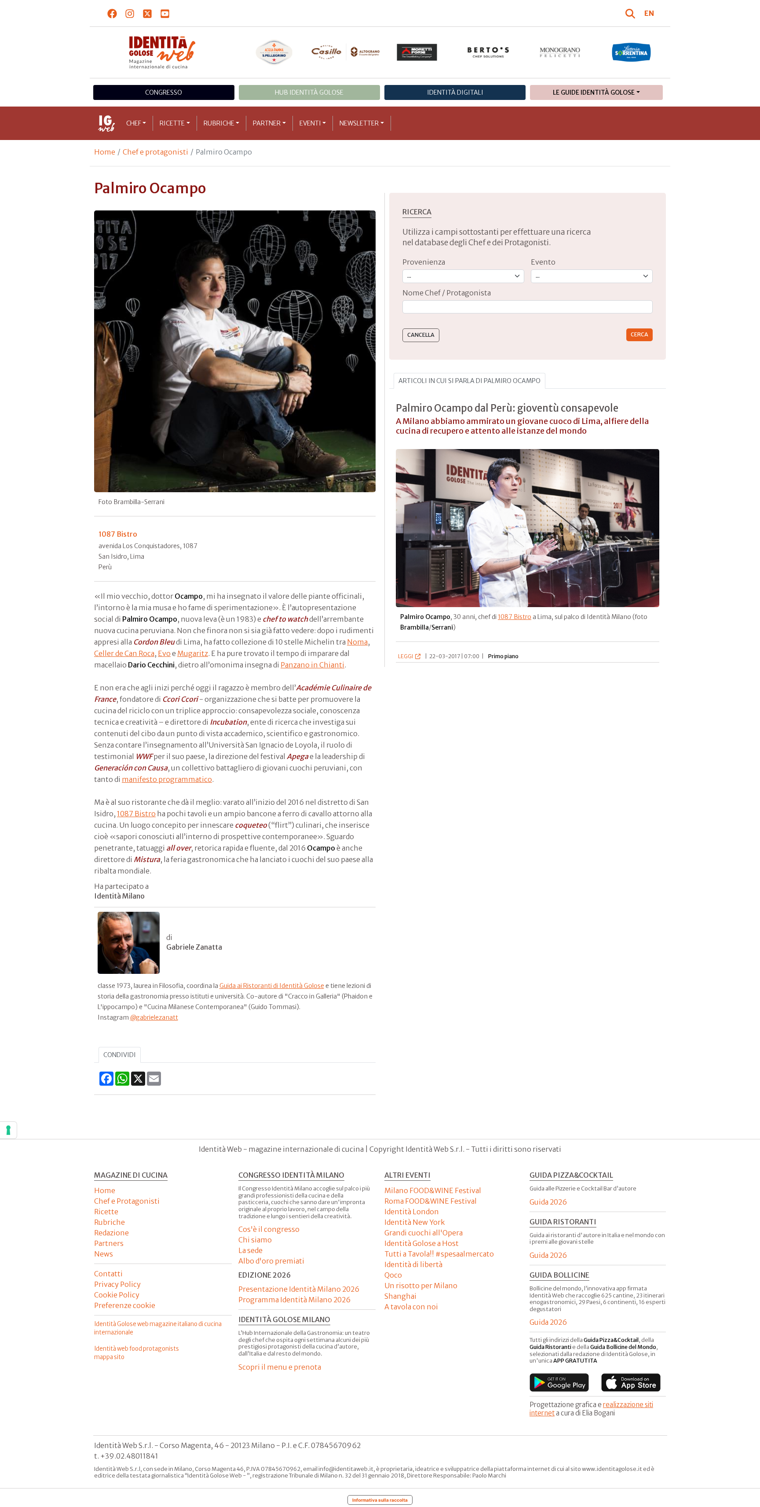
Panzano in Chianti (312, 664)
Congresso (163, 92)
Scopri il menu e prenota (279, 1367)
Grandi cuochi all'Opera (423, 1232)
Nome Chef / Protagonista (446, 292)
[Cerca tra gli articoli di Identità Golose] (632, 13)
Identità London (411, 1211)
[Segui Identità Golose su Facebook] (112, 13)
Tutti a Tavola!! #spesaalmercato (439, 1253)
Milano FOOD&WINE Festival (432, 1190)
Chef (133, 123)
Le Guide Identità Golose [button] (594, 92)
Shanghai (400, 1296)
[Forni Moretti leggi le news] (417, 52)
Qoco (393, 1275)
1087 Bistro (136, 813)
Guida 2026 (548, 1201)
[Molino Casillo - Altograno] (345, 52)
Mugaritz (192, 653)
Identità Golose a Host (421, 1243)
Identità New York (414, 1222)
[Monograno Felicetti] (560, 52)
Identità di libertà (413, 1264)
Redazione (111, 1232)
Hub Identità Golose (309, 92)
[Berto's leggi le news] (488, 52)
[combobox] (527, 307)
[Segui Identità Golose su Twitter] (147, 13)
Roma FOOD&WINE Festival (430, 1201)
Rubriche (219, 123)
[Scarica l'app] (559, 1382)
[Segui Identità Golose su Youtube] (165, 13)
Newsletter (359, 123)
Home (104, 151)
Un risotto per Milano (420, 1285)
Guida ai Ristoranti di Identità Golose (271, 986)
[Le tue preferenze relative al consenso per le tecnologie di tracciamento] (8, 1130)
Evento (543, 262)
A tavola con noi (411, 1306)
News (103, 1253)
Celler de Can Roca (124, 653)
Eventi (310, 123)
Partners (109, 1243)
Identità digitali (455, 92)
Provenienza (423, 262)
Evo (164, 653)
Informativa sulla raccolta (380, 1500)
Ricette (172, 123)
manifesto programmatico (167, 779)
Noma (357, 641)
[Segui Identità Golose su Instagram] (130, 13)
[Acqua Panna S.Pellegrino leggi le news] (274, 52)
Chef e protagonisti (155, 151)
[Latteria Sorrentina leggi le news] (631, 52)
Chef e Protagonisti (127, 1201)
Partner (267, 123)
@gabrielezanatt (154, 1017)
